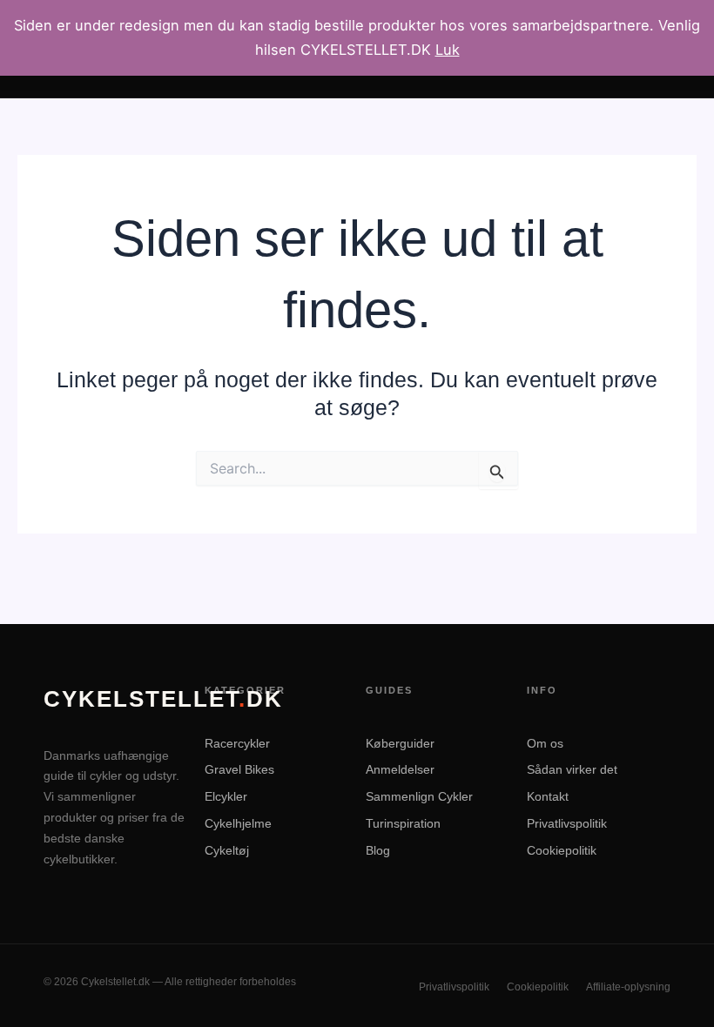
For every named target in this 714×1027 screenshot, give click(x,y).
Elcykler (226, 796)
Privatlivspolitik (567, 823)
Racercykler (237, 743)
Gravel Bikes (239, 769)
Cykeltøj (227, 850)
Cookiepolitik (561, 850)
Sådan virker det (572, 769)
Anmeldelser (400, 769)
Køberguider (400, 743)
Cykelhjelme (238, 823)
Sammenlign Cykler (419, 796)
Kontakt (548, 796)
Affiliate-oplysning (628, 987)
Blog (378, 850)
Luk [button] (447, 49)
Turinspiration (403, 823)
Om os (545, 743)
